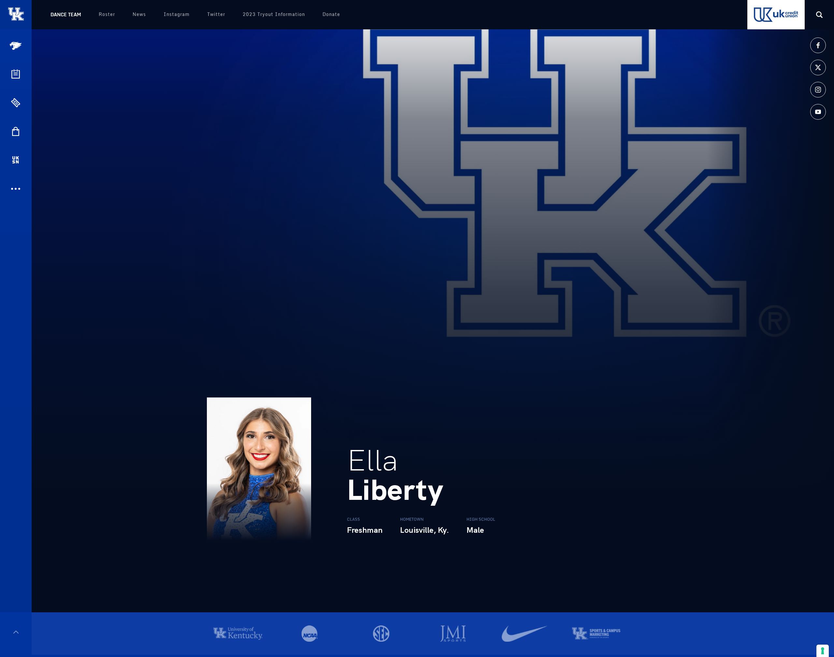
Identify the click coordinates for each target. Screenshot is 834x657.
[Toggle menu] (16, 632)
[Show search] (819, 14)
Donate (331, 14)
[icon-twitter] (818, 67)
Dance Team (65, 14)
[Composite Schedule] (15, 74)
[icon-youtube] (818, 112)
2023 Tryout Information (274, 14)
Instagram (177, 14)
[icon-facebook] (818, 45)
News (139, 14)
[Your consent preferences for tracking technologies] (822, 651)
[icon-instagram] (818, 89)
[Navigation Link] (16, 46)
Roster (107, 14)
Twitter (216, 14)
